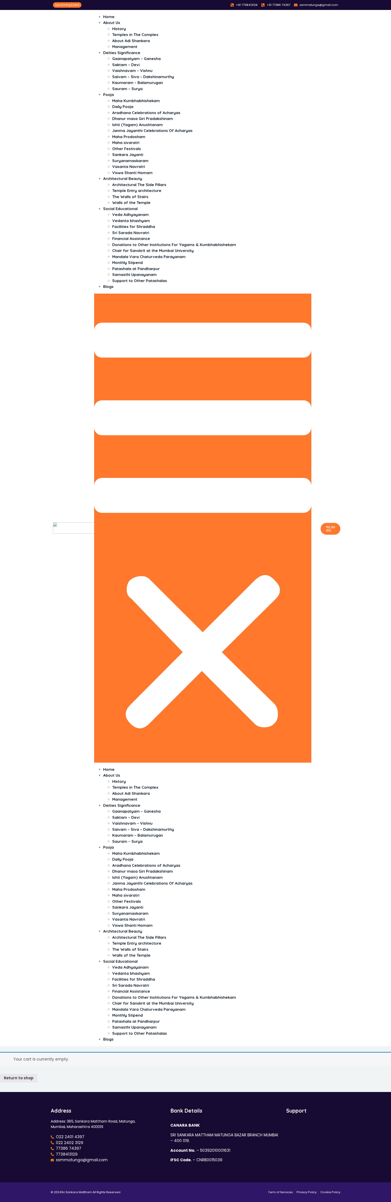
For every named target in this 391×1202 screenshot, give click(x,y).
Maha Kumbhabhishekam (136, 100)
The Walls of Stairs (130, 196)
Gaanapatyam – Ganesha (136, 58)
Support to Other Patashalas (139, 280)
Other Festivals (126, 148)
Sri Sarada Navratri (130, 232)
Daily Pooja (122, 106)
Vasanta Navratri (128, 166)
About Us (111, 22)
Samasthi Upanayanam (134, 274)
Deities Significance (121, 52)
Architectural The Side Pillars (139, 184)
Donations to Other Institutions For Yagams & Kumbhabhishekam (174, 244)
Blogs (108, 286)
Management (124, 799)
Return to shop (18, 1078)
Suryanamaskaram (130, 160)
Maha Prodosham (128, 136)
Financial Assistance (131, 238)
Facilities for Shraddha (133, 226)
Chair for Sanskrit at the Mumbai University (153, 250)
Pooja (108, 94)
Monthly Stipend (127, 262)
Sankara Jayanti (127, 154)
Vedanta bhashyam (131, 220)
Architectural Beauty (122, 178)
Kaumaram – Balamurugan (137, 82)
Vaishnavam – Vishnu (132, 70)
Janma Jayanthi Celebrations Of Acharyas (152, 130)
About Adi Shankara (131, 40)
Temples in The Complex (135, 34)
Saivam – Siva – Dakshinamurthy (143, 76)
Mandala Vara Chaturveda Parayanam (149, 256)
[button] (202, 528)
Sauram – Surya (127, 88)
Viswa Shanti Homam (132, 925)
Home (108, 769)
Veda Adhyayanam (130, 214)
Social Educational (120, 208)
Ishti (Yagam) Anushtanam (137, 124)
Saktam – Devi (126, 64)
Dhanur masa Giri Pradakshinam (142, 118)
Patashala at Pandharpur (136, 268)
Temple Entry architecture (136, 190)
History (119, 28)
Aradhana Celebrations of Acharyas (146, 112)
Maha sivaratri (125, 142)
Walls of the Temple (131, 955)
